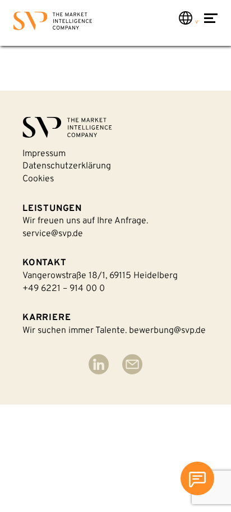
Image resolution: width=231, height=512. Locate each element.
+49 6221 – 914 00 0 (63, 288)
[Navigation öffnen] (211, 24)
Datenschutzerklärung (66, 166)
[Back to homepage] (52, 23)
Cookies (38, 179)
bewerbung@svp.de (167, 330)
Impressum (44, 153)
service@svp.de (52, 233)
